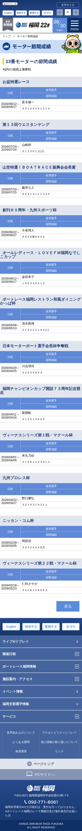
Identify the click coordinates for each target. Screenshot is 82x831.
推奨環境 (21, 751)
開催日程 (9, 654)
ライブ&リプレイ (16, 641)
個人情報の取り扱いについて (59, 742)
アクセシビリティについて (59, 732)
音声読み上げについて (21, 732)
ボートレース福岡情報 (19, 666)
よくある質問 (21, 742)
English (8, 13)
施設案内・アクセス (18, 679)
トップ (7, 36)
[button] (10, 3)
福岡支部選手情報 (16, 704)
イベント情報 (13, 691)
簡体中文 (21, 13)
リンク (59, 751)
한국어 (47, 13)
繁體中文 (34, 13)
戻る (68, 606)
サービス (9, 716)
